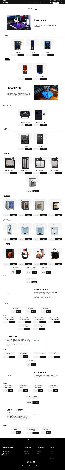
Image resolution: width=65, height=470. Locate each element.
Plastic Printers (26, 449)
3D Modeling (39, 449)
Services (27, 2)
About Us (40, 2)
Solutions (22, 2)
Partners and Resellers (53, 456)
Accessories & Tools (27, 456)
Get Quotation (56, 2)
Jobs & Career (52, 458)
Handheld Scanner (27, 453)
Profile (51, 455)
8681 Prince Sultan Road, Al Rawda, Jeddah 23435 (11, 449)
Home (51, 449)
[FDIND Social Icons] (3, 0)
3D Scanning (39, 453)
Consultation (39, 455)
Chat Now (50, 2)
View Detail (21, 124)
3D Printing (39, 451)
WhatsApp (4, 454)
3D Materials (26, 455)
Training (31, 2)
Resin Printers (26, 451)
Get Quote (28, 124)
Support (35, 2)
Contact (51, 453)
